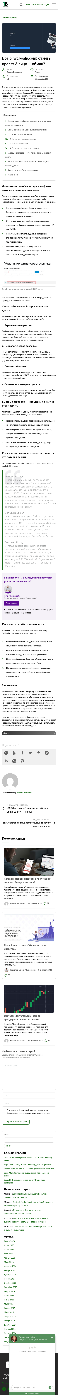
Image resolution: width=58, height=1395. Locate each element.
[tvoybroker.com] (5, 4)
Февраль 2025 (10, 1317)
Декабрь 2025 (10, 1275)
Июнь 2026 (9, 1250)
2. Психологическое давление (23, 139)
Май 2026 (8, 1254)
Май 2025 (8, 1304)
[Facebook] (22, 753)
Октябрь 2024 (10, 1333)
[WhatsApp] (14, 761)
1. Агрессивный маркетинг (21, 134)
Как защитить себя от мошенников (23, 170)
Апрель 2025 (9, 1308)
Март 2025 (9, 1312)
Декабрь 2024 (10, 1325)
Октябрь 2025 (10, 1283)
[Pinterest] (39, 753)
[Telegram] (47, 753)
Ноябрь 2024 (10, 1329)
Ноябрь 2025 (10, 1279)
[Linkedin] (6, 761)
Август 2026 (9, 1241)
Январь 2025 (9, 1321)
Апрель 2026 (9, 1258)
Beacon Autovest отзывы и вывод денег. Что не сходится (29, 1169)
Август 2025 (9, 1291)
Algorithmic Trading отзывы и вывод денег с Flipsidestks (28, 1165)
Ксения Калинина (24, 793)
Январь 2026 (9, 1271)
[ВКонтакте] (6, 753)
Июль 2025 (9, 1296)
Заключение (13, 175)
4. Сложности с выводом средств (24, 148)
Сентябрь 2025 (10, 1287)
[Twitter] (30, 753)
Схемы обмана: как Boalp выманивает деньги (27, 130)
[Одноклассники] (14, 753)
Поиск (6, 1135)
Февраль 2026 (10, 1266)
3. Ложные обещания (19, 144)
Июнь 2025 (9, 1300)
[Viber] (22, 761)
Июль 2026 (9, 1245)
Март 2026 (9, 1262)
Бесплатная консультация (37, 5)
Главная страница (9, 18)
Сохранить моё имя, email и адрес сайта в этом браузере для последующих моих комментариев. (28, 1111)
